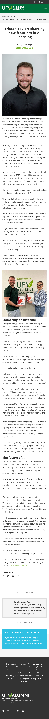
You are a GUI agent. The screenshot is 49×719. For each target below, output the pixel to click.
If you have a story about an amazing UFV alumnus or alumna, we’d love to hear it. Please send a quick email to (23, 638)
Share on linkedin (13, 576)
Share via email (23, 576)
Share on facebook (3, 576)
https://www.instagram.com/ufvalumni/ (18, 711)
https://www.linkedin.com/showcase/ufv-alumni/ (23, 711)
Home (5, 16)
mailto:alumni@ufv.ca (13, 711)
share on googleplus (18, 576)
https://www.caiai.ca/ (18, 565)
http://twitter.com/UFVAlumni (3, 711)
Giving (41, 2)
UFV (34, 2)
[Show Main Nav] (46, 7)
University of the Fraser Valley (20, 664)
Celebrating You (24, 48)
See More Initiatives (24, 623)
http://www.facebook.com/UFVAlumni (8, 711)
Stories (13, 16)
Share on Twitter (8, 576)
